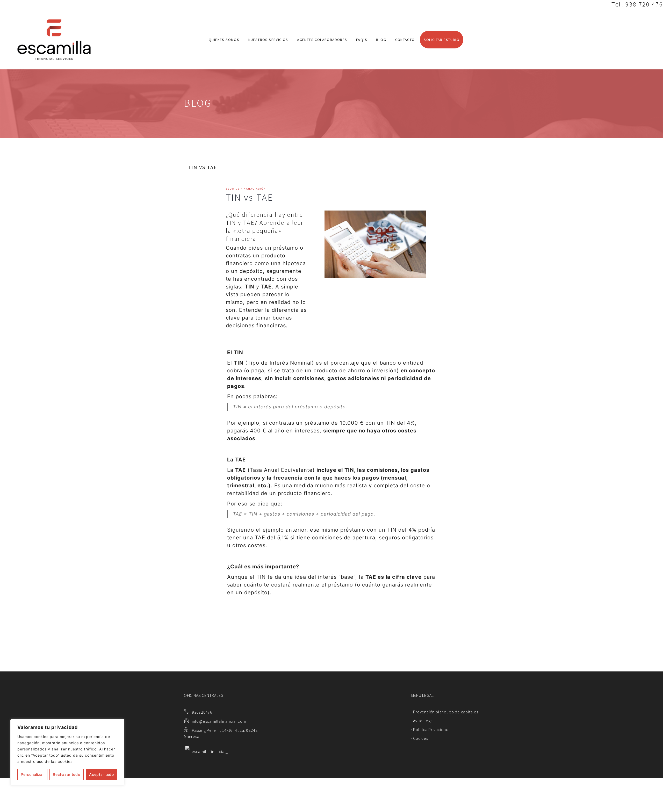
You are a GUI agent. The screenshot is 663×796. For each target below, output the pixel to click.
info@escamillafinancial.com (219, 721)
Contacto (405, 39)
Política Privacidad (430, 729)
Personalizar (32, 774)
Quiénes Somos (224, 39)
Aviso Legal (423, 720)
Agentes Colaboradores (322, 39)
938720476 (202, 712)
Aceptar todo (101, 774)
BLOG (381, 39)
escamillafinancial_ (210, 751)
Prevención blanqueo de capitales (445, 711)
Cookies (420, 738)
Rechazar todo (66, 774)
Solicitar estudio (441, 39)
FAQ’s (361, 39)
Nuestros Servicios (268, 39)
